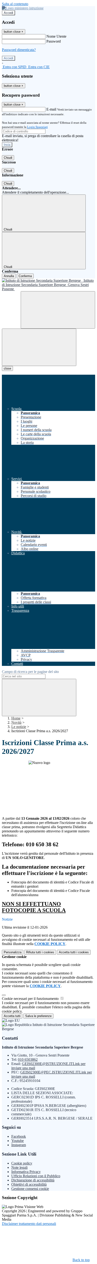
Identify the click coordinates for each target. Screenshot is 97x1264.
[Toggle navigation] (39, 347)
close (7, 368)
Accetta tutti (74, 952)
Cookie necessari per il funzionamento (31, 999)
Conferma (25, 276)
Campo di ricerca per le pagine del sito (30, 672)
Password (53, 41)
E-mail (51, 109)
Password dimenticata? (19, 50)
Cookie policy (21, 1163)
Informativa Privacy (26, 1172)
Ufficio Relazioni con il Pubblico (35, 1176)
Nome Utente (56, 36)
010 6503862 (28, 1059)
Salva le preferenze (38, 1016)
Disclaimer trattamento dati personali (29, 1224)
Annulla (9, 276)
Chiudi (8, 157)
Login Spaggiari (37, 127)
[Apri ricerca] (58, 310)
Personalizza (12, 952)
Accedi (8, 13)
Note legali (19, 1167)
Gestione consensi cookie (30, 1189)
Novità (16, 722)
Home (15, 718)
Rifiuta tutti (40, 952)
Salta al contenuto (15, 4)
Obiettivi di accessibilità (29, 1184)
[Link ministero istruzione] (23, 8)
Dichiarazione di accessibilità (32, 1180)
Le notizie (18, 727)
